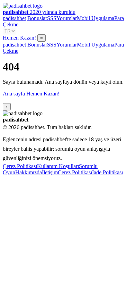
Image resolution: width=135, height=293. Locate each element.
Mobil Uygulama (95, 18)
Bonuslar (37, 18)
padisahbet (14, 18)
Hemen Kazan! (19, 38)
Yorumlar (66, 18)
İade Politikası (107, 172)
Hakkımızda (28, 172)
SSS (51, 18)
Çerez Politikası (20, 166)
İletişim (50, 172)
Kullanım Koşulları (58, 166)
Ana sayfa (14, 94)
